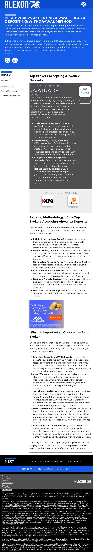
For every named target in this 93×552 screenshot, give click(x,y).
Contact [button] (5, 481)
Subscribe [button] (6, 478)
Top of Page (6, 487)
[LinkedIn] (15, 60)
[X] (7, 60)
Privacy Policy (7, 483)
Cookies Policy (7, 485)
